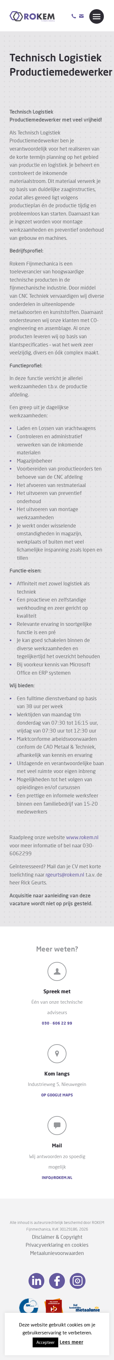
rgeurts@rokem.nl (65, 874)
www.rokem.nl (82, 837)
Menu (96, 16)
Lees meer (71, 1342)
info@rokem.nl (57, 1177)
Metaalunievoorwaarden (57, 1253)
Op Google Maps (57, 1095)
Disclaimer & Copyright (57, 1237)
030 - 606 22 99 (57, 1023)
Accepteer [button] (45, 1342)
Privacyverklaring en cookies (57, 1245)
